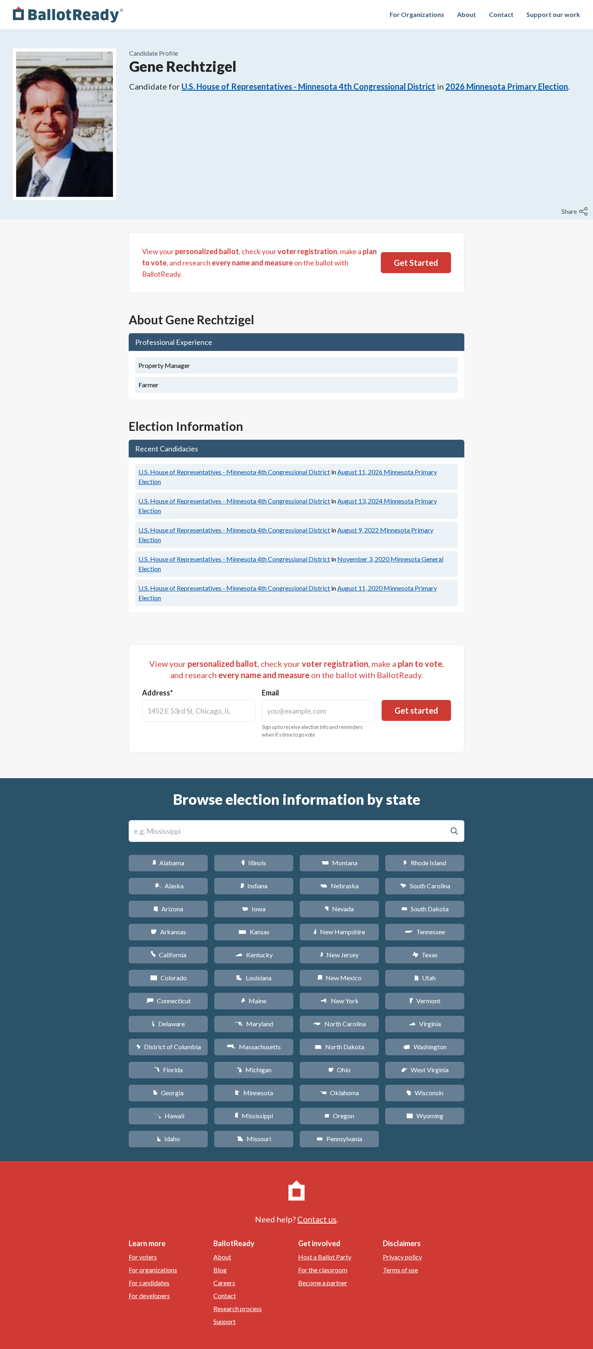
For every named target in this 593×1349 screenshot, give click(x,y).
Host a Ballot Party (324, 1257)
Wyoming (424, 1115)
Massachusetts (254, 1046)
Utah (425, 977)
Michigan (253, 1069)
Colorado (168, 977)
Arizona (168, 909)
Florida (168, 1069)
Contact (501, 14)
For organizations (153, 1270)
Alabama (168, 863)
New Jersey (339, 954)
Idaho (168, 1138)
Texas (425, 954)
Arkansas (168, 932)
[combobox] (198, 711)
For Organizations (417, 14)
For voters (143, 1257)
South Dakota (425, 909)
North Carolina (339, 1023)
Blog (220, 1270)
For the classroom (322, 1270)
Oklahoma (339, 1092)
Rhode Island (424, 863)
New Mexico (339, 977)
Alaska (168, 886)
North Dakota (339, 1046)
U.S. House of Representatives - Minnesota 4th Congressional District (308, 86)
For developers (149, 1295)
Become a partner (322, 1282)
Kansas (253, 932)
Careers (224, 1282)
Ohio (339, 1069)
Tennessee (425, 932)
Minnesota (254, 1092)
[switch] (576, 211)
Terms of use (400, 1270)
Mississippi (253, 1115)
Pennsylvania (339, 1138)
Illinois (253, 863)
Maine (253, 1000)
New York (339, 1000)
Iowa (253, 909)
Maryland (254, 1023)
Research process (237, 1308)
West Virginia (425, 1069)
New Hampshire (339, 932)
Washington (425, 1046)
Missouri (254, 1138)
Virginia (425, 1023)
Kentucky (254, 954)
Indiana (253, 886)
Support (224, 1321)
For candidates (149, 1282)
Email (270, 692)
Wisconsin (424, 1092)
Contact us (316, 1219)
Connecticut (168, 1000)
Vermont (425, 1000)
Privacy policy (402, 1257)
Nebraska (339, 886)
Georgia (168, 1092)
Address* (157, 692)
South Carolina (425, 886)
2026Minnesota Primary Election (506, 86)
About (466, 14)
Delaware (168, 1023)
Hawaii (168, 1115)
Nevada (339, 909)
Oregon (339, 1115)
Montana (339, 863)
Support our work (553, 14)
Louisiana (253, 977)
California (168, 954)
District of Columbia (168, 1046)
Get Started (416, 262)
